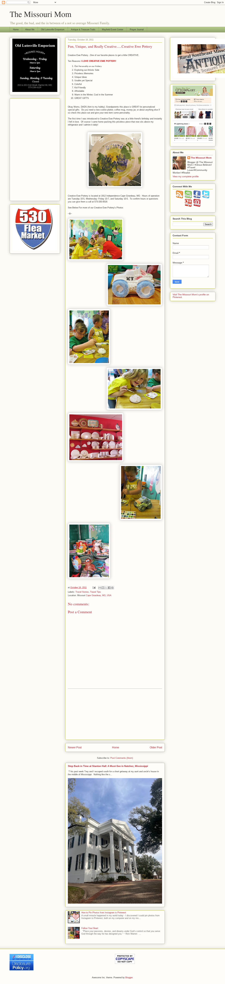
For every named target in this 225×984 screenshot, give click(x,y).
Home (16, 29)
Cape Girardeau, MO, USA (98, 595)
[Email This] (99, 587)
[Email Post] (94, 587)
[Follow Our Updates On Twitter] (206, 197)
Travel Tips (95, 592)
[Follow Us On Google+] (188, 206)
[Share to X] (106, 587)
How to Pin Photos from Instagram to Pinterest (103, 912)
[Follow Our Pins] (197, 206)
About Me (29, 29)
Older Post (156, 747)
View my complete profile (186, 176)
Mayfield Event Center (112, 29)
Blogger (128, 977)
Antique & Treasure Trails (83, 29)
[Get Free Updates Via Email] (188, 197)
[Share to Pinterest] (112, 587)
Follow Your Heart (89, 928)
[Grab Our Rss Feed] (180, 197)
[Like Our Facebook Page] (197, 197)
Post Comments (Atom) (121, 758)
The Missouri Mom (40, 14)
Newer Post (75, 747)
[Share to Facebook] (109, 587)
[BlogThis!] (103, 587)
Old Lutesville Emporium (52, 29)
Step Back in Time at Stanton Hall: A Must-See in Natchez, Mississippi (108, 766)
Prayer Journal (137, 29)
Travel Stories (82, 592)
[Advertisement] (115, 714)
